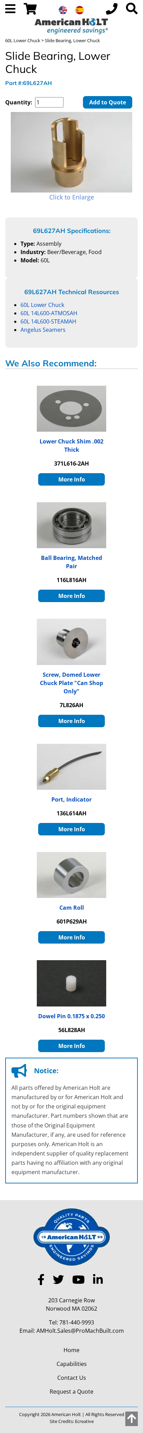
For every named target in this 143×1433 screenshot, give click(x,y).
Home (71, 1350)
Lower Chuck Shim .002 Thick (71, 445)
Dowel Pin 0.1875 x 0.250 (71, 1016)
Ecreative (84, 1421)
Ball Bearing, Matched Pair (71, 562)
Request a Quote (71, 1391)
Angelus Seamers (43, 330)
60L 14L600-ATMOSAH (48, 313)
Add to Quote (107, 102)
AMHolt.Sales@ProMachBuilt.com (80, 1330)
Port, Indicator (71, 799)
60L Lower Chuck (22, 40)
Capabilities (72, 1364)
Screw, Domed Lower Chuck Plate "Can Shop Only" (71, 683)
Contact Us (71, 1378)
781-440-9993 (76, 1322)
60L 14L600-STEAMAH (48, 321)
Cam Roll (71, 907)
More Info (71, 479)
